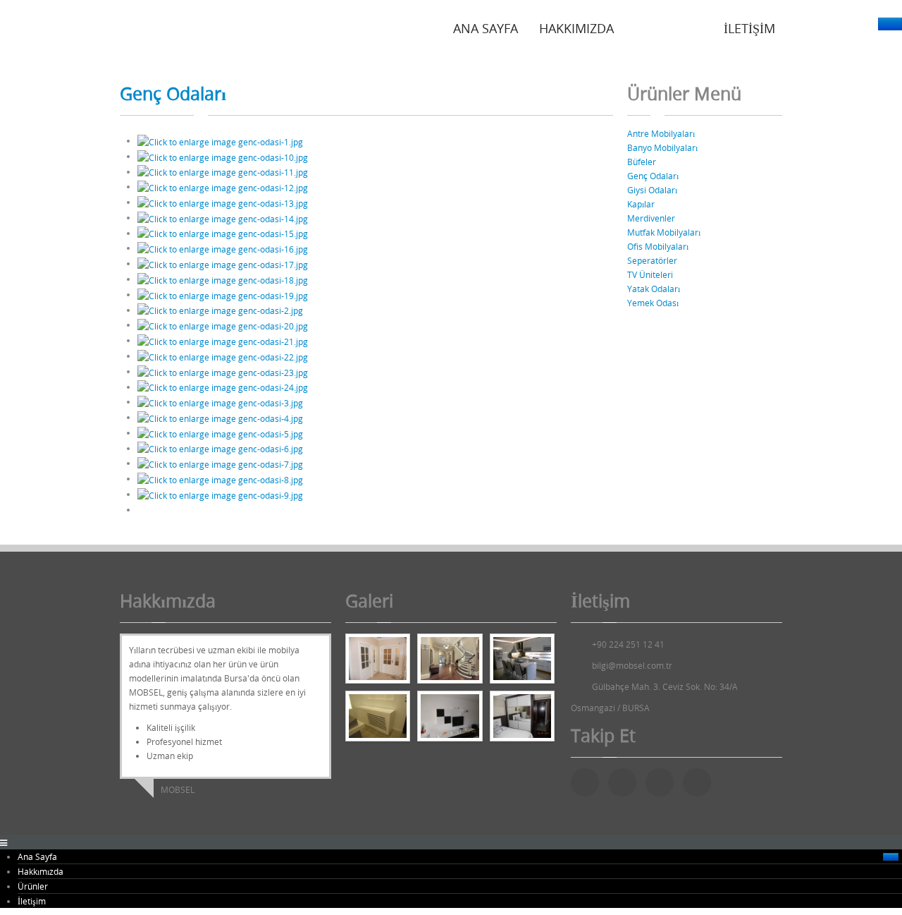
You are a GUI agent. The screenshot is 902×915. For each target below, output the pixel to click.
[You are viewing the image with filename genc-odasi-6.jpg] (220, 448)
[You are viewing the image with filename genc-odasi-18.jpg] (222, 278)
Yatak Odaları (653, 288)
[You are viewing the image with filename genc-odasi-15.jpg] (222, 232)
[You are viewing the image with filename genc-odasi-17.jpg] (222, 263)
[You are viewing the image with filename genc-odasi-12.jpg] (222, 186)
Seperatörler (652, 260)
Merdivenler (651, 218)
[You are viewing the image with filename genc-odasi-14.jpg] (222, 217)
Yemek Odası (653, 302)
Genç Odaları (173, 93)
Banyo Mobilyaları (662, 147)
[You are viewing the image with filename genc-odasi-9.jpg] (220, 493)
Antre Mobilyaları (661, 133)
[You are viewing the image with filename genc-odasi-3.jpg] (220, 401)
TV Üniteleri (650, 274)
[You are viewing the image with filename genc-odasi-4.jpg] (220, 417)
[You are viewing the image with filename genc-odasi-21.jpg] (222, 340)
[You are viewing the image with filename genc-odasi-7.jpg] (220, 462)
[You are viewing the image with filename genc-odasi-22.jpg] (222, 355)
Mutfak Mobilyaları (663, 232)
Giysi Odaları (652, 189)
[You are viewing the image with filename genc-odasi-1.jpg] (220, 140)
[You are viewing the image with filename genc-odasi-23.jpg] (222, 371)
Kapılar (641, 204)
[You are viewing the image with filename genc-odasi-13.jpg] (222, 201)
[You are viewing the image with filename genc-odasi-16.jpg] (222, 247)
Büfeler (641, 161)
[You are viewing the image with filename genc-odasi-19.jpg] (222, 294)
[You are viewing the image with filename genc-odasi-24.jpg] (222, 386)
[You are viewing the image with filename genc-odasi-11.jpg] (222, 171)
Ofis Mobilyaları (657, 246)
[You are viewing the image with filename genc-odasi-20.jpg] (222, 324)
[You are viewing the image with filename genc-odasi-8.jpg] (220, 478)
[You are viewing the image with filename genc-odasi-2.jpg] (220, 309)
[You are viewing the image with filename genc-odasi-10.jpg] (222, 156)
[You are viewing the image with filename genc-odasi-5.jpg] (220, 432)
